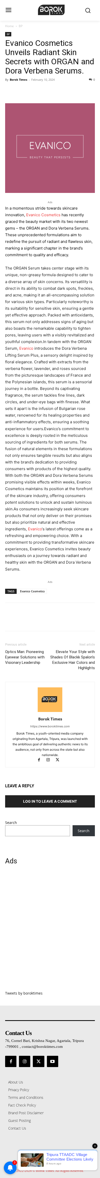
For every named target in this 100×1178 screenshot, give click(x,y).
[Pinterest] (34, 91)
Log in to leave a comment (50, 801)
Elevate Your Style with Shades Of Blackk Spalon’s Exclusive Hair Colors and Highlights (72, 659)
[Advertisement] (50, 931)
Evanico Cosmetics (43, 214)
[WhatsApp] (46, 91)
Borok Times (18, 79)
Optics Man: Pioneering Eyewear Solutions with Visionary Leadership (25, 657)
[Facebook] (10, 91)
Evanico (26, 348)
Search (11, 822)
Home (9, 26)
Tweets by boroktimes (24, 993)
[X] (22, 91)
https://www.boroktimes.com (50, 726)
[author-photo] (50, 712)
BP (21, 26)
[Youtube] (52, 1061)
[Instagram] (50, 760)
